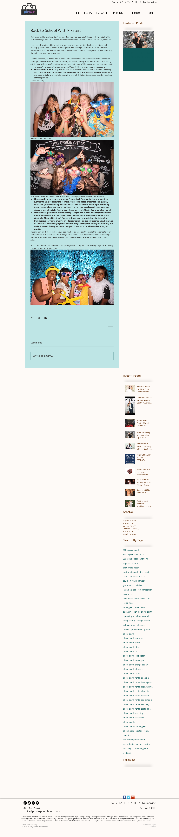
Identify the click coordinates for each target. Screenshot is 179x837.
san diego (127, 750)
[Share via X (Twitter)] (38, 317)
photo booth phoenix (133, 671)
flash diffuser (138, 582)
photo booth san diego (133, 715)
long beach (128, 596)
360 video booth (130, 560)
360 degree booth (131, 552)
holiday (138, 587)
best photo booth (131, 569)
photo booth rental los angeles (137, 684)
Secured (153, 829)
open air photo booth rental (136, 618)
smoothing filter (141, 750)
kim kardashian (145, 591)
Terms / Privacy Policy (29, 826)
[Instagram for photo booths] (25, 805)
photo (147, 631)
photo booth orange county (135, 666)
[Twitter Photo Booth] (37, 805)
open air (127, 613)
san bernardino (143, 746)
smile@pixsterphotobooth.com (41, 813)
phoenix (140, 627)
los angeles (128, 604)
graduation (128, 587)
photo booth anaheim (133, 640)
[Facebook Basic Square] (124, 799)
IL (136, 2)
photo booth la (130, 653)
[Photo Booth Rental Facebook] (33, 805)
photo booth (128, 635)
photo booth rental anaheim (136, 679)
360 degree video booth (134, 556)
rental (146, 732)
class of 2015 (139, 578)
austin (135, 565)
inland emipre (129, 591)
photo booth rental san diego (136, 706)
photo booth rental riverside (136, 697)
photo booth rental (132, 675)
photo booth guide (131, 644)
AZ (121, 2)
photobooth (128, 732)
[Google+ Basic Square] (133, 799)
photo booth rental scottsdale (137, 710)
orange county (143, 622)
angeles (126, 565)
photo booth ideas (131, 649)
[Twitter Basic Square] (128, 799)
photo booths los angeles (134, 728)
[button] (152, 13)
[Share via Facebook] (31, 317)
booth (147, 574)
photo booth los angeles (134, 662)
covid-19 (127, 582)
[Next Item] (149, 40)
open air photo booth (142, 613)
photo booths (129, 724)
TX (128, 2)
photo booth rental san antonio (137, 702)
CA (113, 2)
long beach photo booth (134, 600)
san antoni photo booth (134, 741)
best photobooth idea (133, 574)
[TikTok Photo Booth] (29, 805)
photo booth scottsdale (133, 719)
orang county (129, 622)
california (127, 578)
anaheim (144, 560)
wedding (127, 755)
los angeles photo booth (134, 609)
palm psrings (129, 627)
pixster (139, 732)
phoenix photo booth (133, 631)
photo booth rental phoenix (136, 693)
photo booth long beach (134, 657)
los (148, 600)
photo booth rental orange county (138, 688)
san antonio (128, 746)
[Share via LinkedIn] (45, 317)
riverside (127, 737)
